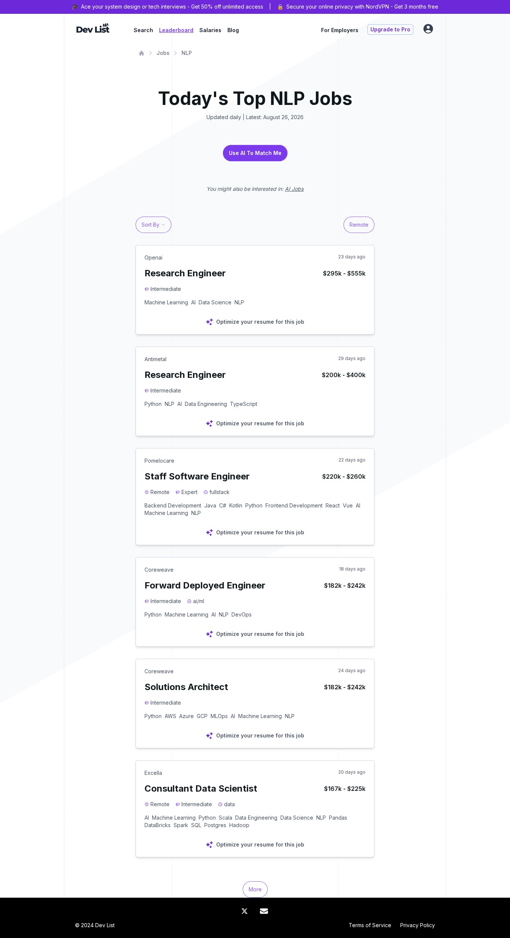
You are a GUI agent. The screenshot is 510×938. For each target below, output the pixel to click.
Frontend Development (294, 505)
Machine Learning (166, 302)
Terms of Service (370, 925)
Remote (358, 224)
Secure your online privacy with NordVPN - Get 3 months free (362, 6)
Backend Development (172, 505)
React (333, 505)
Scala (225, 817)
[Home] (141, 53)
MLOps (219, 716)
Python (153, 404)
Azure (186, 716)
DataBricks (157, 825)
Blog (233, 30)
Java (210, 505)
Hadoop (239, 825)
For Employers (339, 30)
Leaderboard (176, 30)
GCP (202, 716)
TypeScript (243, 404)
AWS (170, 716)
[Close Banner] (500, 7)
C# (222, 505)
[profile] (428, 29)
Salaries (210, 30)
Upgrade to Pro (390, 29)
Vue (348, 505)
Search (143, 30)
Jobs (163, 53)
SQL (196, 825)
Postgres (215, 825)
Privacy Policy (417, 925)
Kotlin (235, 505)
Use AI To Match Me (255, 153)
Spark (181, 825)
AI (193, 302)
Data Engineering (206, 404)
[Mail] (263, 911)
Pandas (338, 817)
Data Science (215, 302)
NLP (186, 53)
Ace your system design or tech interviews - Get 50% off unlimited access (172, 6)
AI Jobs (294, 189)
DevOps (241, 614)
